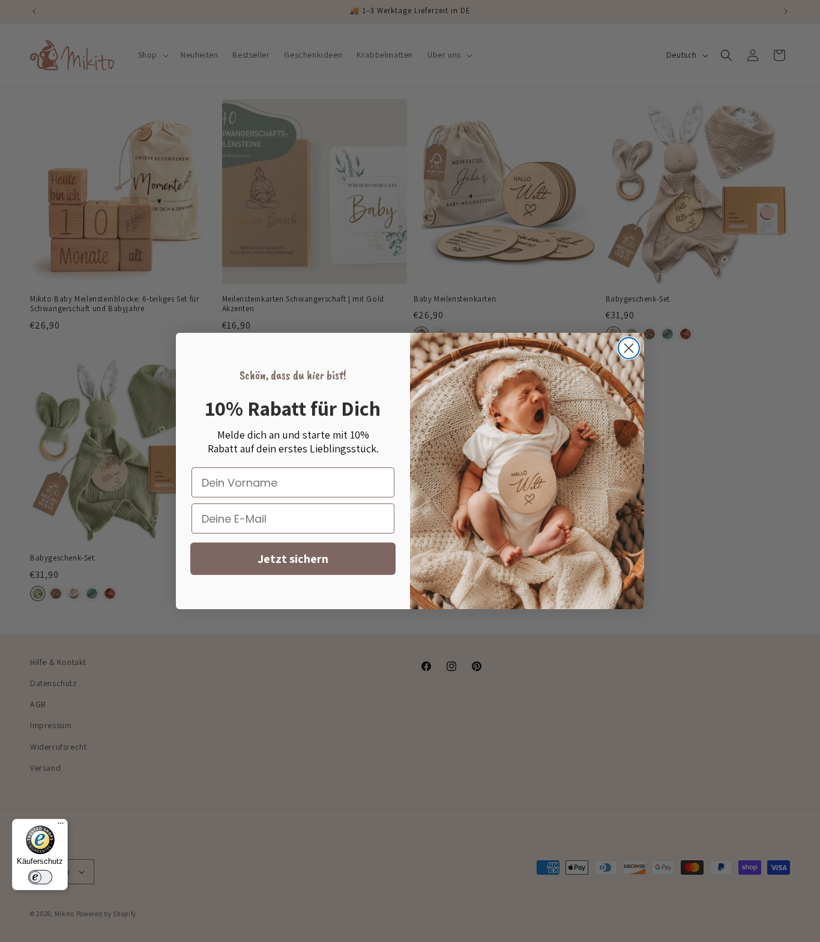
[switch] (40, 877)
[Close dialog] (628, 348)
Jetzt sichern (293, 559)
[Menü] (60, 826)
